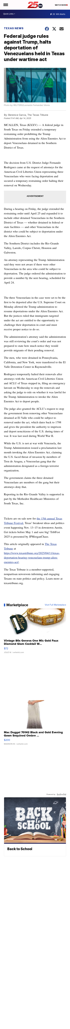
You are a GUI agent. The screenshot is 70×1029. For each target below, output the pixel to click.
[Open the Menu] (5, 5)
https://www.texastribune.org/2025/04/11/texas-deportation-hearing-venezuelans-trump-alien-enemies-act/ (32, 557)
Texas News (14, 28)
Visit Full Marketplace (55, 605)
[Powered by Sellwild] (61, 794)
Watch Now (60, 5)
